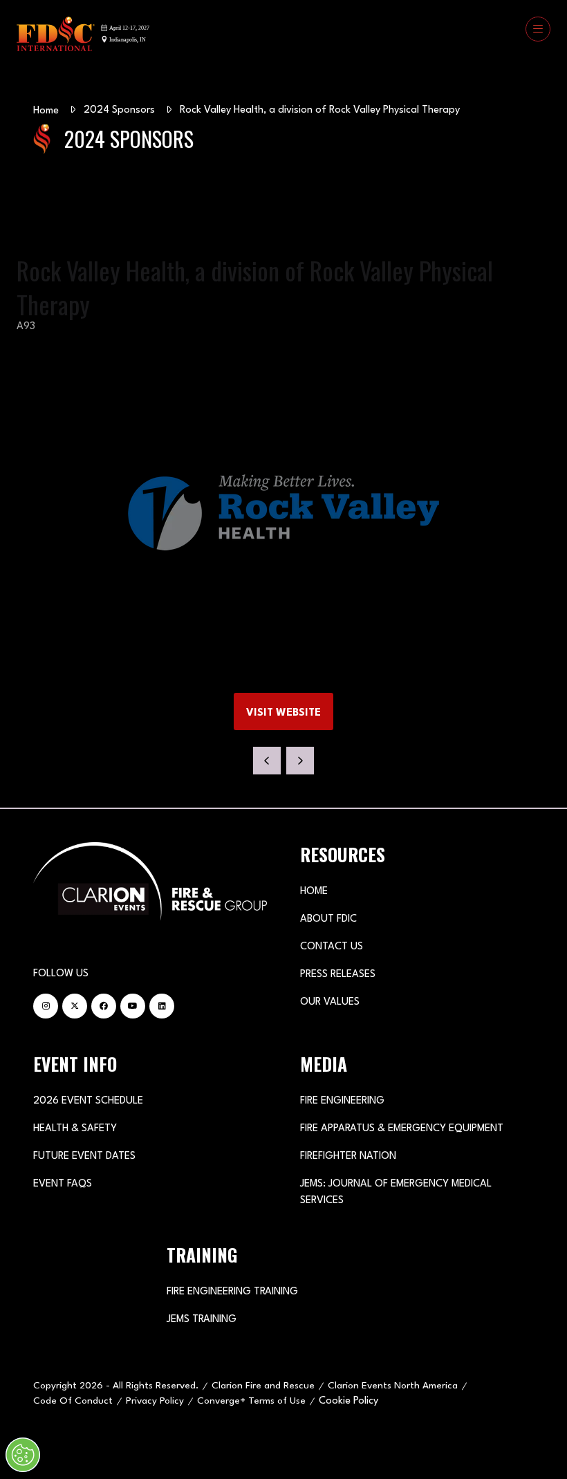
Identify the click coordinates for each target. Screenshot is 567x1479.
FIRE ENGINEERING (342, 1101)
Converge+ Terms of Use (251, 1401)
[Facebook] (103, 1006)
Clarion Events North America (393, 1385)
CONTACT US (331, 947)
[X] (74, 1006)
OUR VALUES (330, 1002)
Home (46, 111)
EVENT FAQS (62, 1184)
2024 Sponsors (119, 110)
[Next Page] (300, 760)
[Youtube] (132, 1006)
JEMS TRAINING (201, 1319)
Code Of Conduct (73, 1401)
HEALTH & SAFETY (75, 1129)
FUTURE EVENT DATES (84, 1156)
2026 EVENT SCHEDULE (88, 1101)
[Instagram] (45, 1006)
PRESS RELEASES (337, 974)
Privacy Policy (155, 1401)
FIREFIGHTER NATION (348, 1156)
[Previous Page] (267, 760)
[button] (538, 29)
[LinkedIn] (161, 1006)
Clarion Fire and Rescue (263, 1385)
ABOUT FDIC (328, 919)
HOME (314, 891)
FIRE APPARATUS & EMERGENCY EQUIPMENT (401, 1129)
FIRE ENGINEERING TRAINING (232, 1292)
